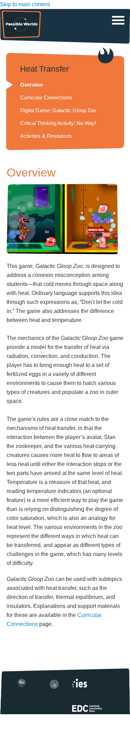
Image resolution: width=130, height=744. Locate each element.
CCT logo (56, 686)
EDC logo (94, 710)
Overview (31, 85)
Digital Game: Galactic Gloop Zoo (58, 110)
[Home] (21, 24)
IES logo (83, 685)
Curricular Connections (46, 97)
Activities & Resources (46, 136)
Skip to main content (25, 4)
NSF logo (24, 685)
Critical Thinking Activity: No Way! (58, 123)
